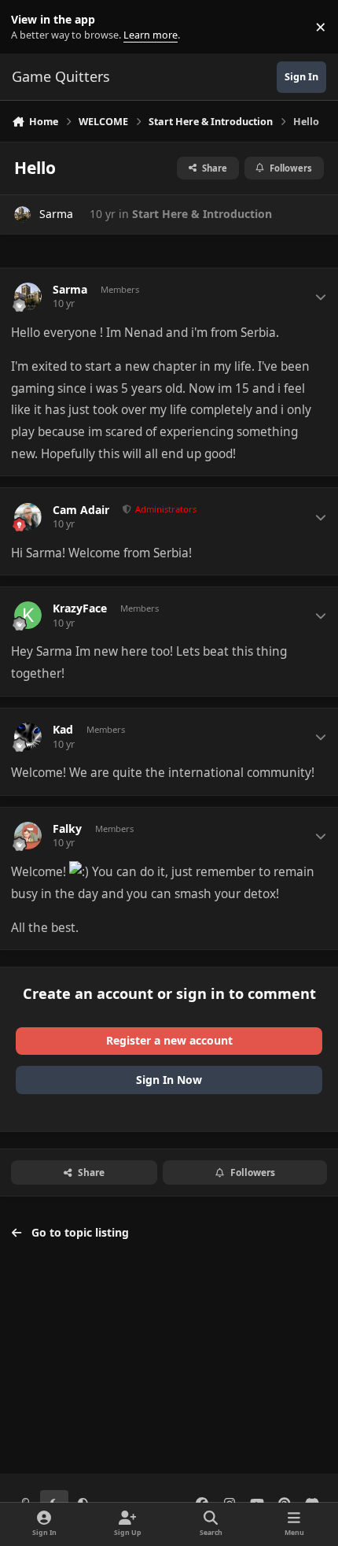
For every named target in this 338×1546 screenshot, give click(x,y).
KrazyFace (80, 608)
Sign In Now (169, 1079)
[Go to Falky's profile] (28, 835)
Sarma (56, 213)
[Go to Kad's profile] (28, 736)
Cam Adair (81, 510)
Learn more (30, 27)
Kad (63, 730)
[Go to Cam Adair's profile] (28, 517)
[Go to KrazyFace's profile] (28, 615)
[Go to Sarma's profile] (22, 214)
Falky (67, 829)
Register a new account (169, 1040)
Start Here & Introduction (202, 213)
